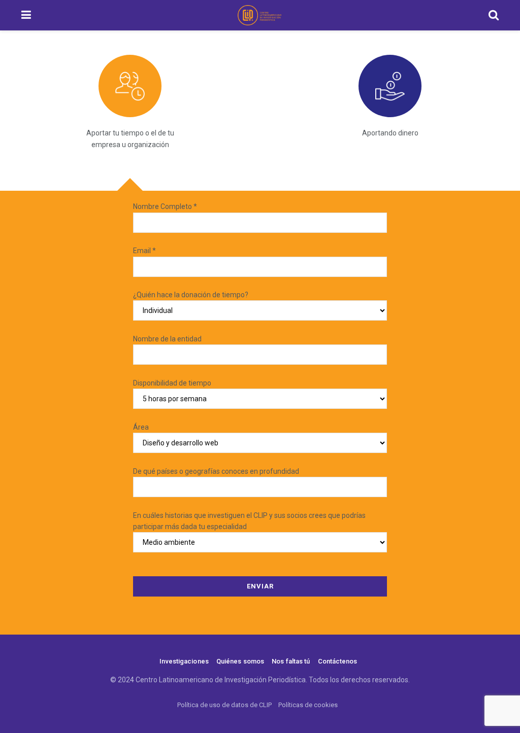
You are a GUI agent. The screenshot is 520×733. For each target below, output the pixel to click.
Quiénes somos (240, 661)
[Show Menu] (26, 15)
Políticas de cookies (308, 705)
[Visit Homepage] (259, 15)
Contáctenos (338, 661)
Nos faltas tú (291, 661)
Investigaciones (184, 661)
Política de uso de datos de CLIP (224, 705)
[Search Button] (494, 15)
